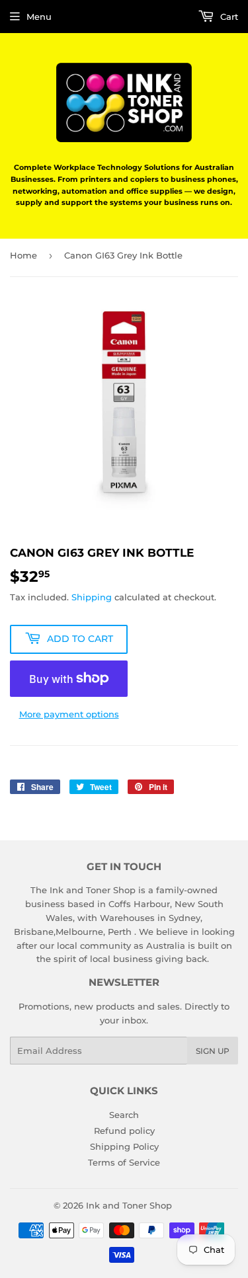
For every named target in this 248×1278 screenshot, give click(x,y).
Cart (228, 16)
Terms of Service (124, 1162)
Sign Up (212, 1051)
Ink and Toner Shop (129, 1205)
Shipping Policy (124, 1146)
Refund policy (124, 1130)
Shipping (91, 597)
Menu (39, 16)
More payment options (69, 714)
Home (23, 255)
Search (124, 1114)
